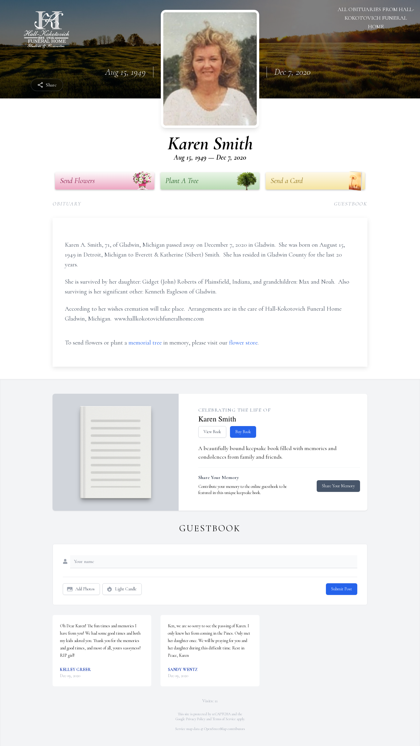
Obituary (67, 203)
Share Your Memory (338, 486)
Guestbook (350, 203)
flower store (243, 342)
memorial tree (145, 342)
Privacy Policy (195, 719)
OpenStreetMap (215, 729)
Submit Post (341, 589)
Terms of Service (224, 719)
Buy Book (243, 431)
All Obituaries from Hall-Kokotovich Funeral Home (376, 18)
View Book (212, 431)
